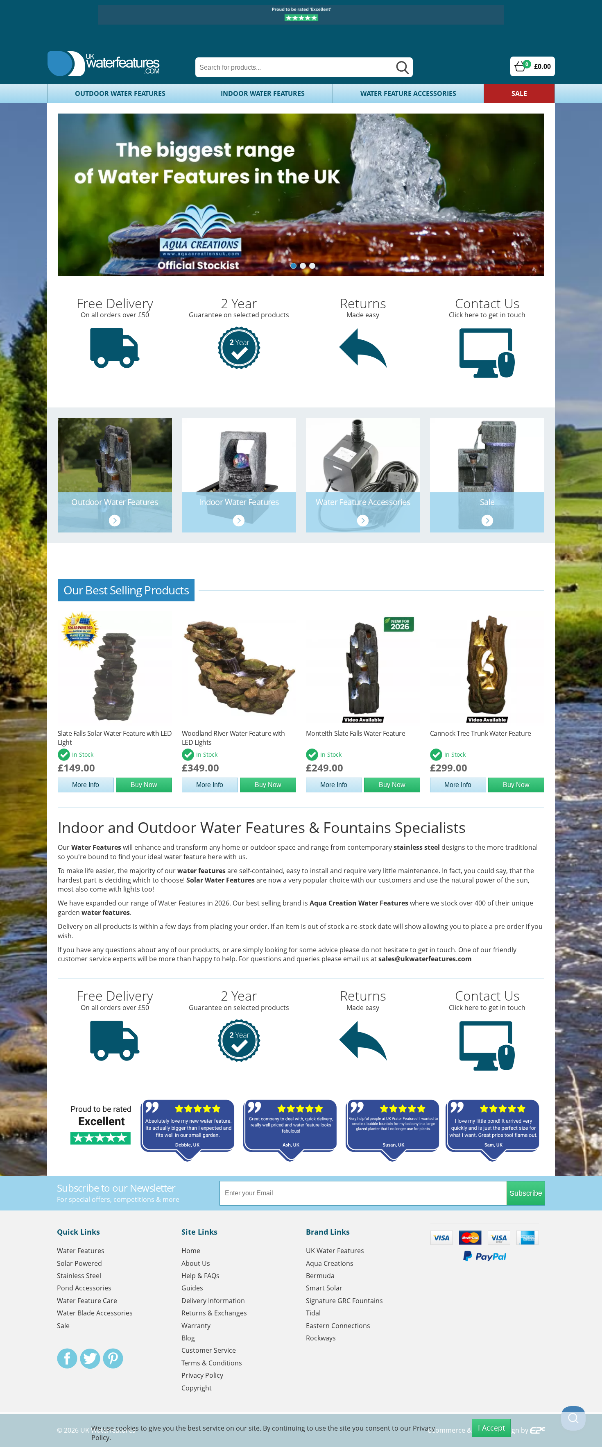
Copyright (196, 1387)
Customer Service (208, 1350)
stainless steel (417, 847)
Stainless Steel (79, 1275)
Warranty (195, 1325)
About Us (195, 1263)
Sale (519, 93)
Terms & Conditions (211, 1362)
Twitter (90, 1358)
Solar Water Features (220, 880)
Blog (188, 1337)
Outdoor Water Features (120, 93)
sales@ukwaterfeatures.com (425, 958)
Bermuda (320, 1275)
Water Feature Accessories (408, 93)
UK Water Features (335, 1250)
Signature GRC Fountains (344, 1300)
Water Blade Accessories (95, 1312)
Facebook (67, 1358)
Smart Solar (324, 1287)
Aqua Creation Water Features (359, 903)
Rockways (321, 1337)
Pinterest (113, 1358)
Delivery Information (213, 1300)
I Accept (491, 1428)
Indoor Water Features (263, 93)
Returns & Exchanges (214, 1312)
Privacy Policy (202, 1375)
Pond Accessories (84, 1287)
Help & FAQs (200, 1275)
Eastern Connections (338, 1325)
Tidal (313, 1312)
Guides (192, 1287)
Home (190, 1250)
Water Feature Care (87, 1300)
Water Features (96, 847)
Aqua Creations (329, 1263)
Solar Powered (79, 1263)
